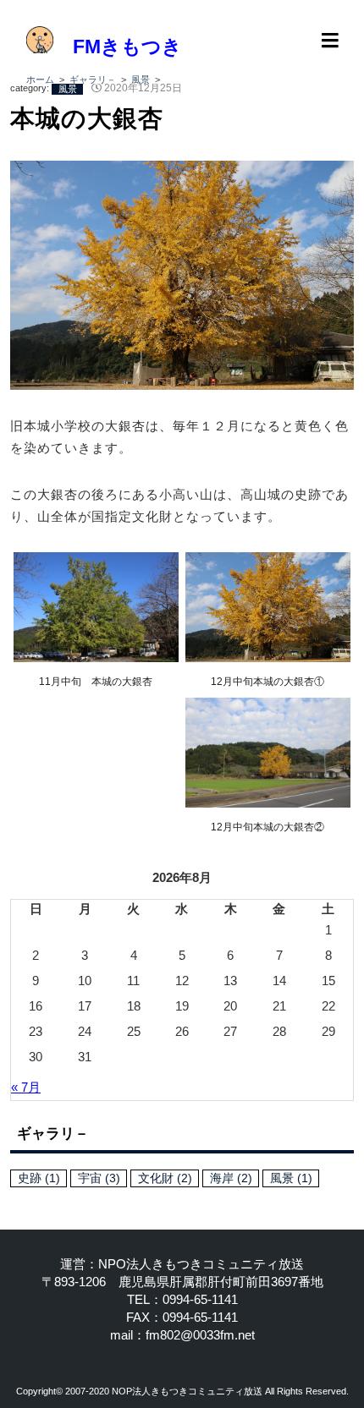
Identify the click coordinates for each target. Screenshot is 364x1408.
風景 (67, 88)
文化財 (165, 1178)
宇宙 (99, 1178)
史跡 (39, 1178)
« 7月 (26, 1087)
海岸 (231, 1178)
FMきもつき (117, 47)
